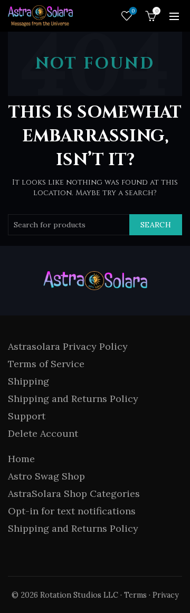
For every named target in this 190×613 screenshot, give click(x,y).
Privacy (166, 595)
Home (21, 459)
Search (155, 224)
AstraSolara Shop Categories (74, 493)
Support (26, 416)
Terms (135, 595)
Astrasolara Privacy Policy (68, 346)
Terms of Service (46, 364)
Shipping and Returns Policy (73, 398)
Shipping (28, 381)
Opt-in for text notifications (72, 511)
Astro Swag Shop (46, 476)
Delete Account (43, 433)
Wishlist (133, 11)
